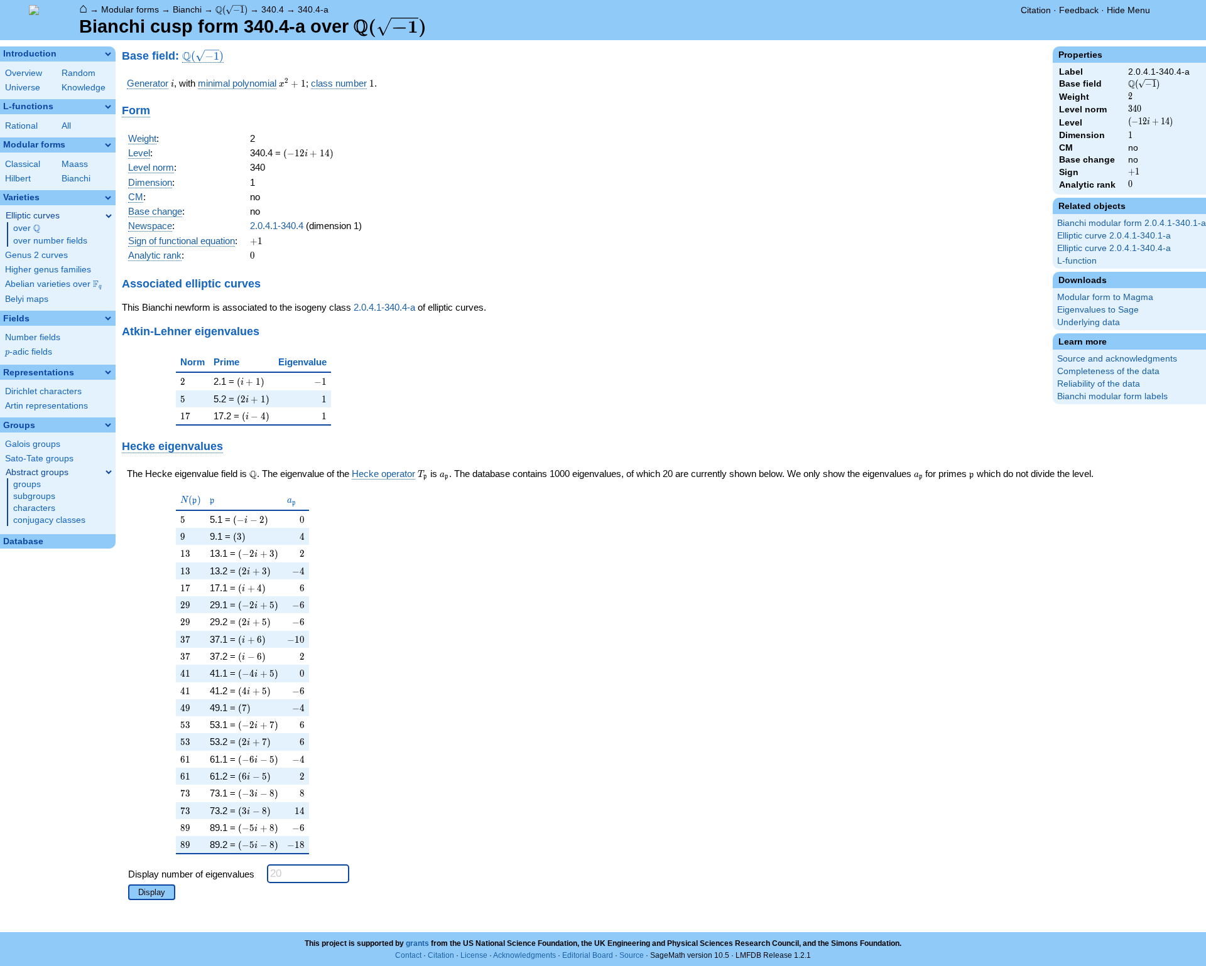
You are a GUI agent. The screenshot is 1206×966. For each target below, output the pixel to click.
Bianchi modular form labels (1112, 396)
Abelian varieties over (53, 284)
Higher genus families (48, 269)
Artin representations (46, 406)
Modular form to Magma (1105, 297)
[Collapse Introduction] (108, 54)
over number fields (50, 240)
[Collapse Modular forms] (108, 145)
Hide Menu (1128, 10)
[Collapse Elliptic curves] (109, 216)
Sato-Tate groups (39, 458)
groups (27, 484)
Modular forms (130, 9)
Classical (22, 164)
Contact (408, 955)
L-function (1077, 261)
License (473, 955)
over (26, 228)
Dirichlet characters (43, 391)
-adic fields (28, 352)
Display (151, 892)
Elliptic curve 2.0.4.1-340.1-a (1114, 235)
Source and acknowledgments (1117, 358)
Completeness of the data (1108, 371)
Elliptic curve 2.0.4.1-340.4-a (1114, 248)
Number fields (32, 337)
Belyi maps (26, 299)
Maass (75, 164)
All (66, 126)
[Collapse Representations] (108, 372)
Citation (1036, 10)
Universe (22, 87)
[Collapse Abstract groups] (109, 472)
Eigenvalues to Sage (1098, 309)
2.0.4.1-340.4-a (384, 307)
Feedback (1079, 10)
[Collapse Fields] (108, 318)
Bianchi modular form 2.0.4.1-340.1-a (1131, 223)
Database (23, 541)
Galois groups (32, 444)
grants (417, 943)
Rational (21, 126)
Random (78, 73)
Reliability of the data (1098, 384)
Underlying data (1088, 322)
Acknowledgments (524, 955)
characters (34, 508)
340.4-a (313, 9)
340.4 (272, 9)
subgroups (34, 496)
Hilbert (18, 178)
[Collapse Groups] (108, 425)
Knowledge (84, 87)
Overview (23, 73)
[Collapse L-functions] (108, 107)
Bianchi (187, 9)
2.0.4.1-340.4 (276, 225)
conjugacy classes (49, 520)
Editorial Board (587, 955)
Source (631, 955)
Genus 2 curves (36, 255)
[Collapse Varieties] (108, 198)
